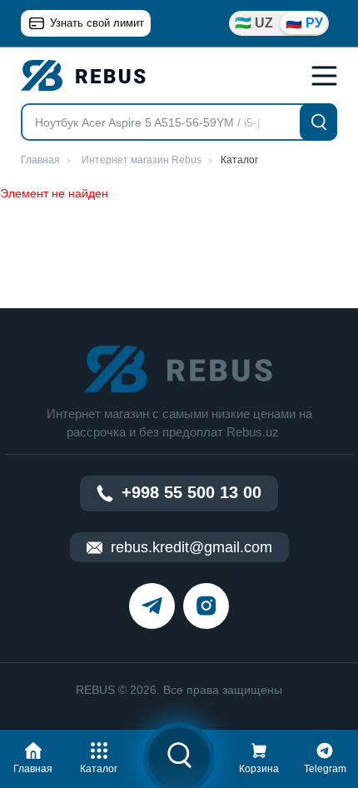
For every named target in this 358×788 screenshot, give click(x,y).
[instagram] (206, 606)
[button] (33, 755)
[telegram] (152, 606)
